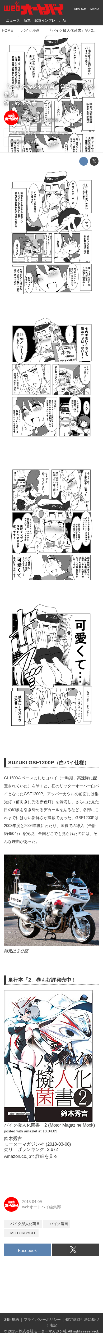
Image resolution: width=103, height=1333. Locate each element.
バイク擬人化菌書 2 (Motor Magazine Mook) (49, 1125)
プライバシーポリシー (42, 1320)
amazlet (30, 1131)
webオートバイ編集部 (40, 120)
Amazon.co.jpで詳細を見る (31, 1156)
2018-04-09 (31, 116)
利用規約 (11, 1320)
